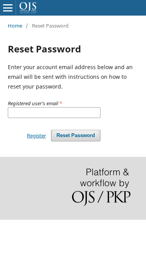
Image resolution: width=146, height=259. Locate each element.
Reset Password (75, 135)
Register (36, 135)
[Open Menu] (8, 8)
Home (15, 25)
